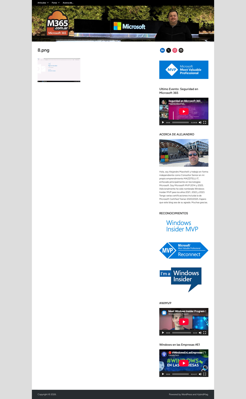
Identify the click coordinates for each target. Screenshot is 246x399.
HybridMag (202, 394)
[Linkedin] (162, 50)
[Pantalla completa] (204, 122)
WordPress (187, 394)
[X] (169, 50)
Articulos (42, 3)
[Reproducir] (163, 122)
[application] (183, 111)
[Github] (181, 50)
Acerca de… (68, 3)
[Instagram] (175, 50)
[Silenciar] (200, 122)
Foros (54, 3)
